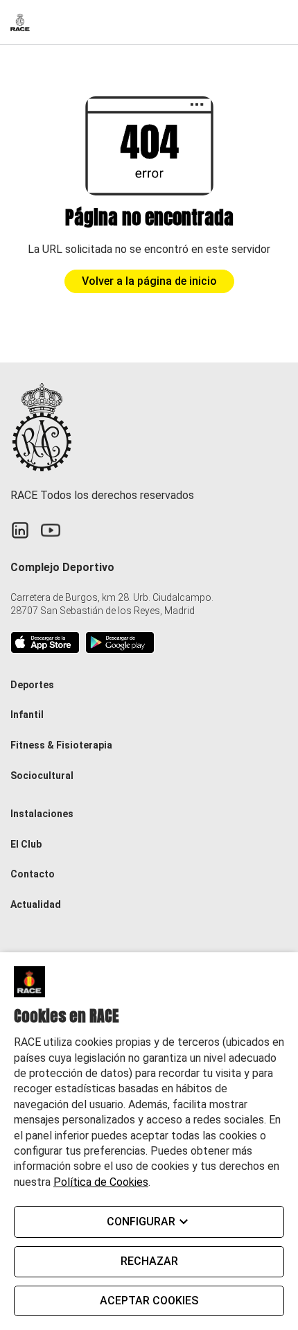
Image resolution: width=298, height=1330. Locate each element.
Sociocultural (41, 775)
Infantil (27, 714)
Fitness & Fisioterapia (61, 745)
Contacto (32, 874)
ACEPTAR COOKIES (149, 1300)
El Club (26, 844)
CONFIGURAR (141, 1221)
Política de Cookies (100, 1182)
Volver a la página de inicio (149, 281)
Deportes (32, 684)
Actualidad (35, 904)
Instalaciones (41, 813)
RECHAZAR (149, 1261)
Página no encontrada (149, 218)
